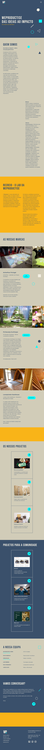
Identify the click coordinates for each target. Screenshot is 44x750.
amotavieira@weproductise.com (34, 730)
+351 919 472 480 (31, 732)
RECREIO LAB (6, 737)
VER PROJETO (26, 276)
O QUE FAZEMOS (6, 738)
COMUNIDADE (6, 740)
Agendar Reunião (6, 653)
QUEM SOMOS (6, 735)
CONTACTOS (6, 742)
